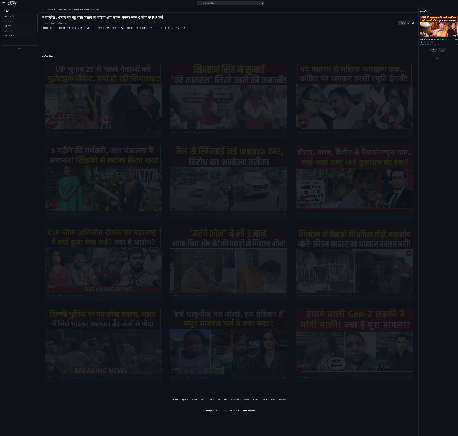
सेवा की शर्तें (282, 399)
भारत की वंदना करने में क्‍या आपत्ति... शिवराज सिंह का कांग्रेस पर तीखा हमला (193, 132)
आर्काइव (203, 399)
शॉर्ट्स (10, 31)
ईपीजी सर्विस (235, 399)
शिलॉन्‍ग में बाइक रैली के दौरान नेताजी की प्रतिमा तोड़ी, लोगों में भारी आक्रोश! (318, 295)
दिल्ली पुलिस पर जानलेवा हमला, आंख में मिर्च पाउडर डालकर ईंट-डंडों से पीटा (68, 377)
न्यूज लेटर (185, 399)
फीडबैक (255, 399)
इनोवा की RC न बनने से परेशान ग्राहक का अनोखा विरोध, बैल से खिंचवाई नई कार (195, 214)
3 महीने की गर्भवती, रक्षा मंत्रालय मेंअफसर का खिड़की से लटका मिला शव (67, 214)
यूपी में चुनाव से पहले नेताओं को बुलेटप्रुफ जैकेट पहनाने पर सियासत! (65, 132)
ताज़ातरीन (11, 21)
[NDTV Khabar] (13, 2)
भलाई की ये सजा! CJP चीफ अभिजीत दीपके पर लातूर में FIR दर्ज (64, 295)
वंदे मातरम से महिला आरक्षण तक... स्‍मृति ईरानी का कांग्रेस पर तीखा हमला (318, 132)
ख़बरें (9, 26)
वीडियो (6, 11)
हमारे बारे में (175, 399)
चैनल (225, 399)
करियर (212, 399)
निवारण (273, 399)
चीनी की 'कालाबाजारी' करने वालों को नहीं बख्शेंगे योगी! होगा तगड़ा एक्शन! (434, 40)
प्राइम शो (11, 35)
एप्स (219, 399)
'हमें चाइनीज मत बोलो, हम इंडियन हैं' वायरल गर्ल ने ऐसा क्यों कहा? (190, 377)
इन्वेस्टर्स (264, 399)
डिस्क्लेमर (246, 399)
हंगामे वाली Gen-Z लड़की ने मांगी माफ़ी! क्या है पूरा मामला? (314, 377)
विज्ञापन (194, 399)
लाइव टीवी (11, 16)
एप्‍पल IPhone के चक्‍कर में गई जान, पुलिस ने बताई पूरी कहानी (190, 295)
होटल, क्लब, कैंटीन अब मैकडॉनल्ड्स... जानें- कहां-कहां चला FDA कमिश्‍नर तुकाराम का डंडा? (324, 214)
